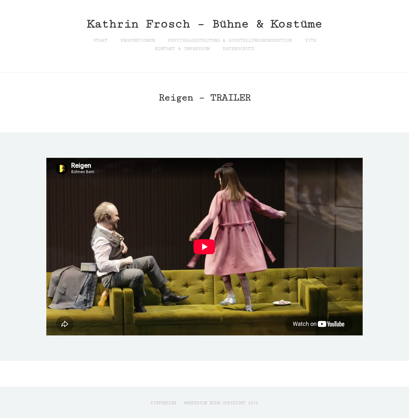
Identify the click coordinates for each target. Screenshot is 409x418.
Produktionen (137, 40)
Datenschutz (238, 48)
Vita (310, 40)
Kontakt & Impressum (182, 48)
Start (100, 40)
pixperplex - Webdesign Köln (185, 403)
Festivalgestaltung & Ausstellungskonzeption (230, 40)
